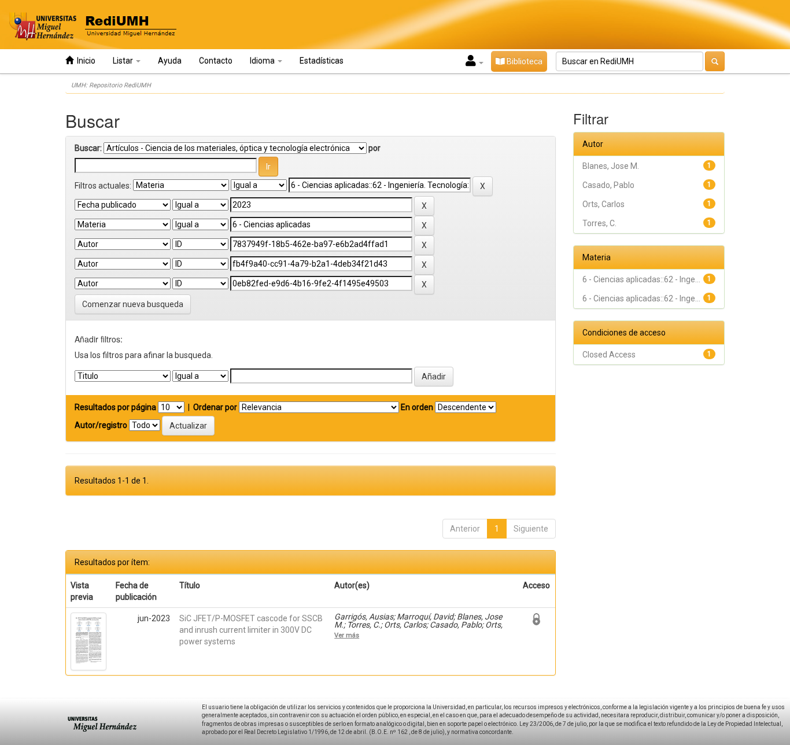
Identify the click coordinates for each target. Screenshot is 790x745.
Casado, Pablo (608, 185)
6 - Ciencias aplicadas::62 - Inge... (641, 279)
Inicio (84, 60)
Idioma (263, 60)
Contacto (215, 60)
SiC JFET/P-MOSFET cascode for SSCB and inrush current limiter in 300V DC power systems (251, 630)
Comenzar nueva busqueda (132, 304)
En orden (417, 407)
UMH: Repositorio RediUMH (111, 85)
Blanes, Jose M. (610, 166)
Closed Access (609, 354)
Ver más (346, 635)
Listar (124, 60)
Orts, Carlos (603, 204)
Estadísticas (322, 60)
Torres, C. (599, 223)
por (374, 148)
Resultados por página (115, 407)
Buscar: (88, 148)
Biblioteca (523, 61)
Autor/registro (101, 425)
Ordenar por (215, 407)
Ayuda (170, 60)
